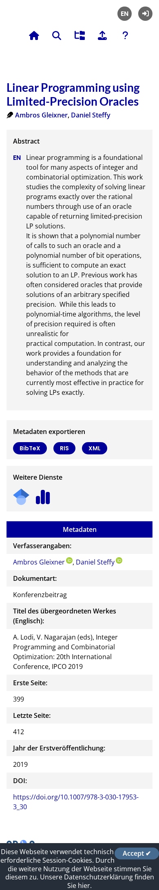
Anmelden (145, 14)
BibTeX (30, 448)
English (124, 14)
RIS (64, 448)
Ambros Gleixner (41, 115)
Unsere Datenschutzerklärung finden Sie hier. (97, 881)
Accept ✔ (137, 853)
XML (94, 448)
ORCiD (69, 560)
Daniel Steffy (90, 115)
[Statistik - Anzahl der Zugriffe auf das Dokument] (43, 494)
